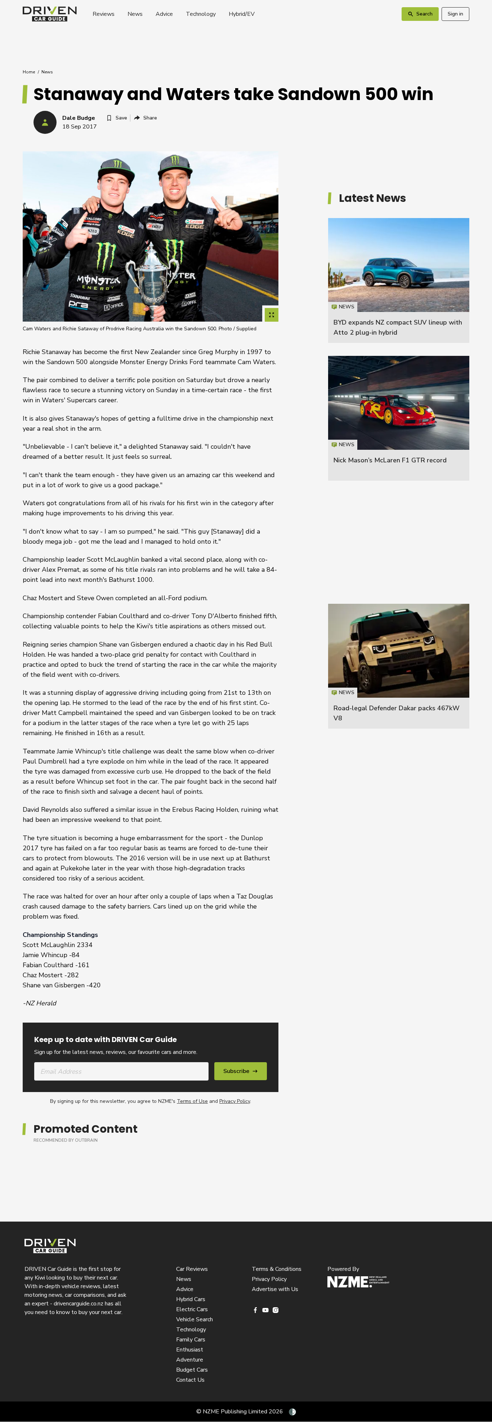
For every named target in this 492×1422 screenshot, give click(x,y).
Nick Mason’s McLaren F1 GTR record (390, 460)
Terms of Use (192, 1101)
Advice (164, 14)
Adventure (189, 1360)
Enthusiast (189, 1350)
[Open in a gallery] (271, 315)
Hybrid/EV (242, 14)
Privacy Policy (234, 1101)
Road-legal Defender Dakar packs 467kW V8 (398, 666)
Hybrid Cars (190, 1299)
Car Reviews (192, 1269)
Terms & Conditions (276, 1269)
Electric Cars (192, 1309)
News (135, 14)
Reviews (104, 14)
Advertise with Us (275, 1289)
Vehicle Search (194, 1319)
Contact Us (190, 1380)
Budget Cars (192, 1370)
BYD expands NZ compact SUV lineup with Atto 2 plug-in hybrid (398, 280)
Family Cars (190, 1340)
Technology (201, 14)
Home (29, 72)
